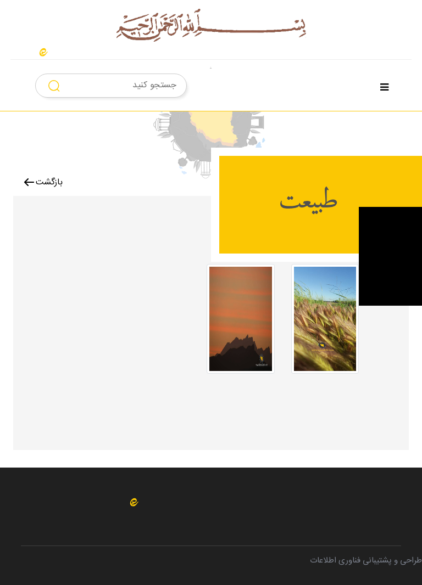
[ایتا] (43, 52)
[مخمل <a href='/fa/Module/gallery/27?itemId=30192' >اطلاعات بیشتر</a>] (325, 323)
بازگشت (49, 182)
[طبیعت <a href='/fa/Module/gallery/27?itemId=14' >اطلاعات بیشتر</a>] (240, 323)
